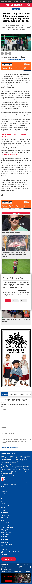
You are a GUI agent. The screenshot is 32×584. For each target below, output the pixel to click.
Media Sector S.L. (18, 305)
